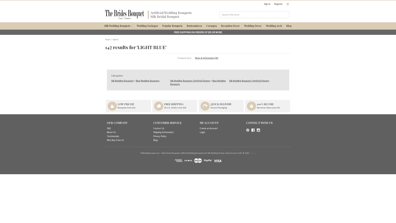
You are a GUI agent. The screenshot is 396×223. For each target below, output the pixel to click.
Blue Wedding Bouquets (147, 80)
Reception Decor (230, 25)
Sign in (267, 3)
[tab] (184, 58)
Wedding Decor (253, 25)
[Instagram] (258, 130)
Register (278, 3)
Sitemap (252, 153)
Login (202, 132)
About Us (111, 132)
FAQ (109, 128)
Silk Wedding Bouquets (117, 25)
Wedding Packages (147, 25)
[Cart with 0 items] (287, 4)
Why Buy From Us (115, 140)
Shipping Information (163, 132)
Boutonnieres (194, 25)
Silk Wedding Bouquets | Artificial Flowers (190, 80)
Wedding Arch (274, 25)
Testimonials (113, 136)
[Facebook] (253, 130)
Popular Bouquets (172, 25)
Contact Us (158, 128)
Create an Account (209, 128)
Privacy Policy (159, 136)
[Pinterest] (247, 130)
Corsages (211, 25)
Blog (289, 25)
